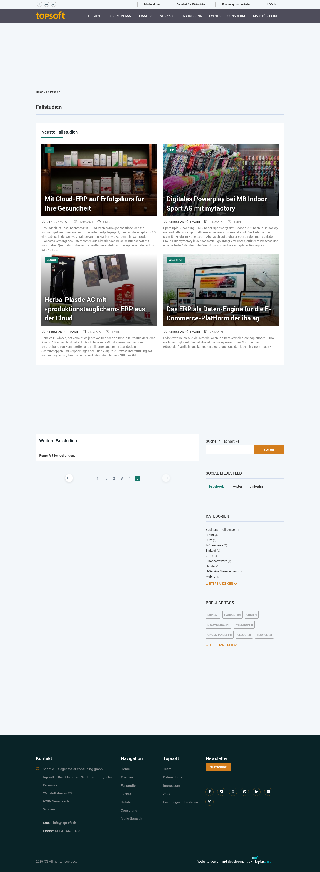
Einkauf (211, 550)
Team (167, 769)
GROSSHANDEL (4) (219, 635)
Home (39, 92)
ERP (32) (213, 615)
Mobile (210, 576)
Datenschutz (172, 777)
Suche (269, 449)
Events (215, 16)
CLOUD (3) (244, 635)
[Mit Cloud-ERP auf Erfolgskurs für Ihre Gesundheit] (99, 180)
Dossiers (145, 16)
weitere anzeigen (220, 583)
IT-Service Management (222, 571)
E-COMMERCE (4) (218, 625)
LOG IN (271, 4)
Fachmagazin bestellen (236, 4)
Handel (211, 566)
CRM (209, 540)
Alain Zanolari (58, 222)
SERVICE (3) (264, 635)
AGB (166, 794)
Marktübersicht (266, 16)
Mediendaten (152, 4)
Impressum (171, 785)
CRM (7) (251, 615)
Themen (94, 16)
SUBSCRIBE (218, 767)
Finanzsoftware (216, 561)
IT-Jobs (126, 802)
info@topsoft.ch (64, 822)
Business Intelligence (220, 529)
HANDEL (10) (232, 615)
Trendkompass (119, 16)
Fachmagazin (191, 16)
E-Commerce (214, 545)
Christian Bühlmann (184, 222)
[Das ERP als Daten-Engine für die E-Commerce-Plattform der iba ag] (221, 290)
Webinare (166, 16)
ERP (208, 556)
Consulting (236, 16)
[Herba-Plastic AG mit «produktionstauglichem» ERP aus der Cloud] (99, 290)
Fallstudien (53, 92)
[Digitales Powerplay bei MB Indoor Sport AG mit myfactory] (221, 180)
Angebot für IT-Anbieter (191, 4)
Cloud (210, 535)
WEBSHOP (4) (244, 625)
